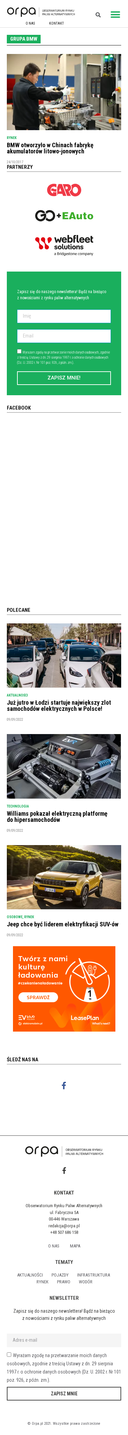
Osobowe (15, 917)
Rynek (12, 138)
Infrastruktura (93, 1275)
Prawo (63, 1281)
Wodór (86, 1281)
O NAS (30, 23)
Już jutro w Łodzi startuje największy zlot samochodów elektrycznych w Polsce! (59, 705)
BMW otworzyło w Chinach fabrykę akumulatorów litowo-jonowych (50, 148)
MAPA (75, 1245)
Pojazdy (60, 1275)
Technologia (18, 806)
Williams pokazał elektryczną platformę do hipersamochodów (57, 816)
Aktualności (17, 695)
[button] (115, 14)
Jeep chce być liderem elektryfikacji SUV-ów (62, 924)
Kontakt (56, 23)
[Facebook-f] (64, 1085)
